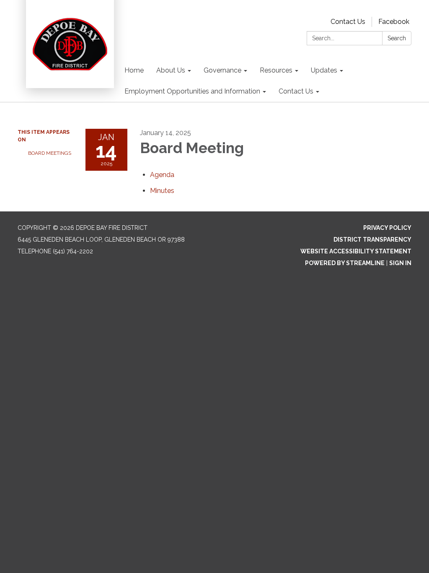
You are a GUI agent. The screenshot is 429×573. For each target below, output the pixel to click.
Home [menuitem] (134, 70)
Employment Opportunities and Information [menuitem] (192, 91)
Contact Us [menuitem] (296, 91)
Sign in (400, 263)
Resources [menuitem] (276, 70)
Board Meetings (49, 153)
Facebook (393, 22)
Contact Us (348, 22)
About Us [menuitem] (170, 70)
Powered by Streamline (345, 263)
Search (397, 38)
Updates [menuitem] (324, 70)
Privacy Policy (387, 227)
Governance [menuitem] (222, 70)
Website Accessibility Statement (355, 251)
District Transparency (372, 239)
